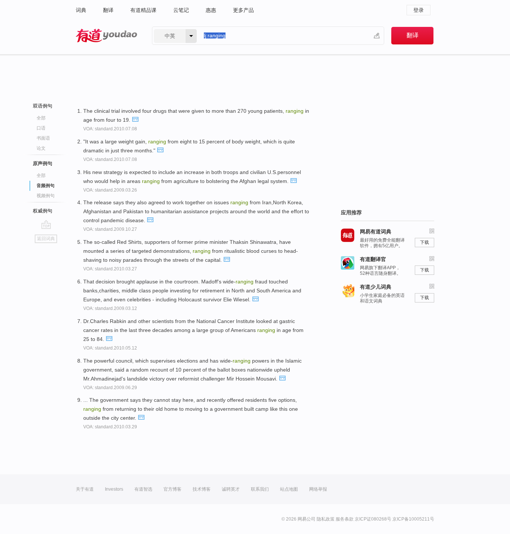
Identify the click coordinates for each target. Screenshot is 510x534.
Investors (114, 489)
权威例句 (42, 211)
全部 (41, 118)
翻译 (108, 10)
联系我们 (260, 489)
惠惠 (211, 10)
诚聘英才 (231, 489)
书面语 (43, 138)
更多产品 (243, 10)
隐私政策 (326, 519)
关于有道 (85, 489)
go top (46, 224)
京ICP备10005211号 (413, 519)
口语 (41, 128)
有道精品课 (143, 10)
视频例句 (46, 195)
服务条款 (345, 519)
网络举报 (318, 489)
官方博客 (172, 489)
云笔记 (181, 10)
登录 (418, 10)
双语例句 (42, 106)
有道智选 (143, 489)
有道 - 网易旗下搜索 (106, 36)
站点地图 (289, 489)
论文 (41, 148)
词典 (81, 10)
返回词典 (46, 238)
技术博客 (202, 489)
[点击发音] (135, 118)
